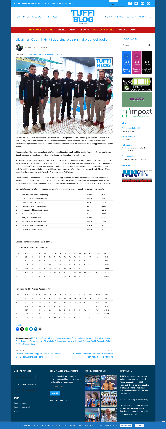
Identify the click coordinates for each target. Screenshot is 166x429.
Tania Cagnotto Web (130, 137)
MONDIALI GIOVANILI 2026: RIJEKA (40, 30)
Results (49, 54)
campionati (66, 338)
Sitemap (17, 411)
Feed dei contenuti (21, 403)
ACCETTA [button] (140, 425)
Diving (40, 54)
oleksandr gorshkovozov (65, 341)
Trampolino (101, 341)
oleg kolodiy (49, 341)
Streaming (84, 30)
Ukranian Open (29, 344)
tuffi (108, 341)
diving (107, 338)
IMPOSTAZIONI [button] (126, 425)
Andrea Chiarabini (43, 338)
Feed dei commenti (22, 407)
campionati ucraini (93, 338)
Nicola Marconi (29, 47)
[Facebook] (130, 3)
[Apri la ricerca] (151, 17)
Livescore (73, 30)
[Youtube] (142, 3)
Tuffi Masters (127, 145)
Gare (44, 54)
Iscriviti (55, 393)
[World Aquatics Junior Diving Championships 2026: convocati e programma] (109, 399)
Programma (61, 30)
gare (37, 341)
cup (103, 338)
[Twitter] (136, 3)
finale (18, 341)
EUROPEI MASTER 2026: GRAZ (103, 30)
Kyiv (41, 341)
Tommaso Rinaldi (89, 341)
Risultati (55, 54)
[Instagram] (148, 3)
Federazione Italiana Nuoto (132, 128)
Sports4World (127, 156)
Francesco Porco (28, 341)
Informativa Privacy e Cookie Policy (134, 400)
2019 (33, 338)
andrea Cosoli (56, 338)
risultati (78, 341)
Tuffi (60, 54)
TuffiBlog (19, 344)
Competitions (32, 54)
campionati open (78, 338)
